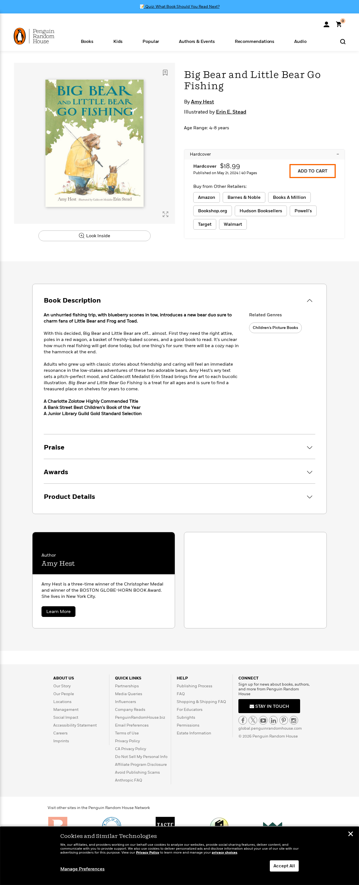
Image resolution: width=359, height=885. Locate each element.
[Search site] (343, 41)
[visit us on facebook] (242, 720)
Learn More (60, 612)
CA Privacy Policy (130, 749)
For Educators (189, 709)
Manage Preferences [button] (82, 869)
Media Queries (128, 694)
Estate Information (194, 733)
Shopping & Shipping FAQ (201, 701)
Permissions (188, 725)
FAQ (181, 694)
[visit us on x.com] (252, 720)
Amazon (206, 197)
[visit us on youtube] (263, 720)
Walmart (233, 224)
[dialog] (179, 856)
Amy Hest (202, 102)
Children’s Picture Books (275, 327)
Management (66, 709)
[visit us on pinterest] (283, 720)
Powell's (303, 211)
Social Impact (65, 717)
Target (204, 224)
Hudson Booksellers (261, 211)
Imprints (61, 741)
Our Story (62, 686)
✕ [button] (350, 834)
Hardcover (264, 154)
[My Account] (326, 22)
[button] (87, 41)
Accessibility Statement (75, 725)
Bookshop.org (212, 211)
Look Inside (97, 236)
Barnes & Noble (244, 197)
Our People (63, 694)
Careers (60, 733)
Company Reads (130, 709)
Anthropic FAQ (128, 780)
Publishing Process (194, 686)
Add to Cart (312, 171)
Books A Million (289, 197)
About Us (63, 678)
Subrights (186, 717)
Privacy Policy (127, 741)
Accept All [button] (284, 866)
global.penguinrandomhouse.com (270, 728)
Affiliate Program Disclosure (141, 764)
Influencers (125, 701)
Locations (62, 701)
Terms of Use (127, 733)
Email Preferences (132, 725)
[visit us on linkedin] (273, 720)
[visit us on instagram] (293, 720)
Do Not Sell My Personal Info (141, 756)
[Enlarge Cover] (165, 214)
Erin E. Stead (231, 112)
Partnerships (127, 686)
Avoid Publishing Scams (137, 772)
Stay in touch (271, 706)
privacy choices (224, 852)
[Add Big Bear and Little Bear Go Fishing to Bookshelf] (165, 73)
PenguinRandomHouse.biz (140, 717)
